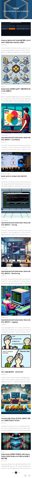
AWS (2, 38)
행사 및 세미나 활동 (5, 174)
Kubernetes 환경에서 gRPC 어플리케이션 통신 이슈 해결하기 (15, 90)
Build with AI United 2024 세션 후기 (14, 176)
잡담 (2, 369)
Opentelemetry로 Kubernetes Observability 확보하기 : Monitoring (15, 272)
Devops (3, 86)
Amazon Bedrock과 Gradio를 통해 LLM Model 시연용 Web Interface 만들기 (16, 41)
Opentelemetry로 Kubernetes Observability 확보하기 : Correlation (15, 138)
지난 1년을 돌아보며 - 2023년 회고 (12, 372)
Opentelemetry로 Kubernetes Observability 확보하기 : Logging (15, 321)
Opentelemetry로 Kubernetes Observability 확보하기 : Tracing (15, 224)
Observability (4, 135)
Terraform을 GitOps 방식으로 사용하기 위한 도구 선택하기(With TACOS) (15, 419)
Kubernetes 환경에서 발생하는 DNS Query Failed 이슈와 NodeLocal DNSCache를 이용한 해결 (15, 456)
